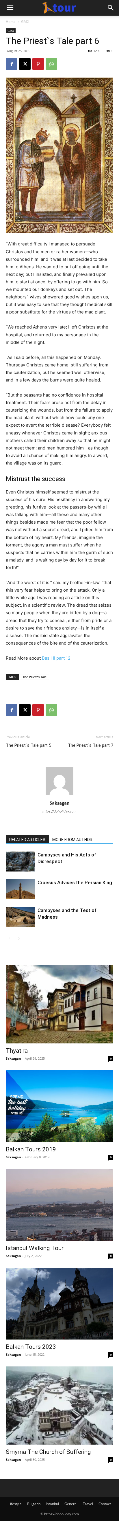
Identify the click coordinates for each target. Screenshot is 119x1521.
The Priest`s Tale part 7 (90, 745)
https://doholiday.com (59, 811)
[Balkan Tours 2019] (59, 1106)
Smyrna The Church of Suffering (48, 1451)
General (70, 1503)
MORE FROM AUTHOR (72, 839)
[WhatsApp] (51, 64)
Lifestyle (15, 1503)
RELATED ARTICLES (27, 839)
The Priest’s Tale (35, 677)
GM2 (25, 21)
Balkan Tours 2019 (31, 1149)
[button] (10, 8)
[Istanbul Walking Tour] (59, 1205)
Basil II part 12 (56, 658)
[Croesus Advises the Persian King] (20, 889)
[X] (25, 64)
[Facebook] (11, 64)
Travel (88, 1503)
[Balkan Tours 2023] (59, 1304)
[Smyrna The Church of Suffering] (59, 1405)
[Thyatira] (59, 1004)
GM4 (11, 31)
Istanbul (52, 1503)
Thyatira (17, 1050)
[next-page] (18, 938)
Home (11, 21)
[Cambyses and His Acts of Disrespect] (20, 861)
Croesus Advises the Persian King (75, 882)
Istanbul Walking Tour (35, 1248)
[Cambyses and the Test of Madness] (20, 917)
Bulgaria (34, 1503)
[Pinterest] (38, 64)
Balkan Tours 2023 (31, 1346)
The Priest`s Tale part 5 (28, 745)
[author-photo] (59, 794)
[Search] (111, 8)
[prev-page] (9, 938)
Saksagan (60, 803)
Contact (104, 1503)
